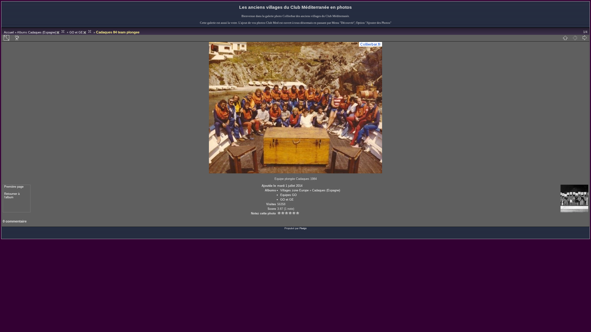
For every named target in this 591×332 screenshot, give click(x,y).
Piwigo (303, 228)
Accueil (9, 32)
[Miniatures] (565, 38)
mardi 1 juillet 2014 (289, 185)
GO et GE (76, 32)
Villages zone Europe (294, 190)
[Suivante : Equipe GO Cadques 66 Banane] (584, 38)
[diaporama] (17, 38)
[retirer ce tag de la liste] (61, 32)
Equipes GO (288, 195)
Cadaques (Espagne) (42, 32)
